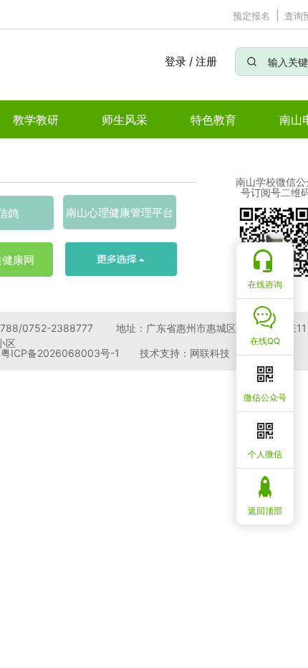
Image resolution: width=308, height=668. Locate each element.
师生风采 (125, 120)
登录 (175, 61)
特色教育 (213, 120)
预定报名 (251, 16)
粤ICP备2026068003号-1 (60, 353)
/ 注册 (203, 61)
